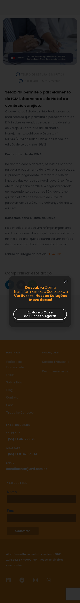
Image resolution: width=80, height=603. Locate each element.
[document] (40, 301)
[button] (65, 281)
